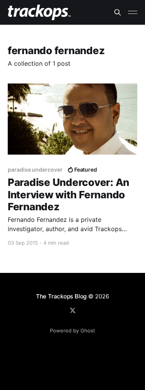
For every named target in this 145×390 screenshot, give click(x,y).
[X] (73, 310)
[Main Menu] (132, 12)
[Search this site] (117, 12)
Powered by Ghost (72, 330)
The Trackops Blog (61, 296)
